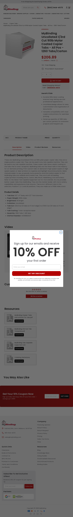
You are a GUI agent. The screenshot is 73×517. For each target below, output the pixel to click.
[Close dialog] (60, 232)
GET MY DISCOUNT (36, 273)
